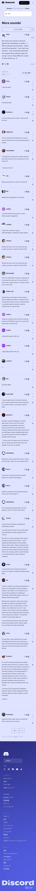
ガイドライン (7, 859)
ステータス (6, 784)
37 (33, 64)
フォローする (18, 29)
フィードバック (18, 8)
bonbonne (9, 112)
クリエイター (7, 828)
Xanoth (8, 518)
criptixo (8, 330)
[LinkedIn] (7, 64)
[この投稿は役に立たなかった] (32, 40)
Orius (8, 81)
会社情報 (6, 869)
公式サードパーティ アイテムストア (14, 840)
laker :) (8, 469)
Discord (9, 8)
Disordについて (8, 797)
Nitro (5, 781)
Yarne (8, 633)
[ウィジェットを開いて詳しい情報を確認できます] (29, 888)
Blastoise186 (10, 273)
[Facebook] (2, 64)
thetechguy (9, 714)
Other (27, 8)
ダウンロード (7, 778)
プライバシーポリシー (10, 853)
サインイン (5, 736)
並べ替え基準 (26, 73)
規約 (4, 850)
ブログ (5, 822)
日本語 (8, 760)
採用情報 (6, 800)
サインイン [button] (24, 3)
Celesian (8, 240)
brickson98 (9, 394)
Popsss (8, 96)
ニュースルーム (8, 806)
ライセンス (6, 866)
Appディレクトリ (9, 787)
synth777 (9, 361)
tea (7, 580)
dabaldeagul (10, 453)
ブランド (6, 803)
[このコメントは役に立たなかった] (32, 86)
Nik (7, 191)
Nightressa (9, 132)
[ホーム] (8, 3)
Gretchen (9, 656)
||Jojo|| (8, 564)
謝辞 (4, 862)
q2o (7, 378)
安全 (4, 819)
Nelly (8, 34)
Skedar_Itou (10, 291)
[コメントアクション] (32, 89)
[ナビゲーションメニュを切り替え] (32, 2)
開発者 (5, 834)
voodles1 (9, 224)
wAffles (8, 209)
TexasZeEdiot (10, 150)
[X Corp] (5, 64)
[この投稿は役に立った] (32, 35)
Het (7, 176)
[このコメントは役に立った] (32, 81)
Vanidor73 (9, 415)
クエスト (6, 837)
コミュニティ (7, 831)
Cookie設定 (7, 856)
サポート (6, 816)
